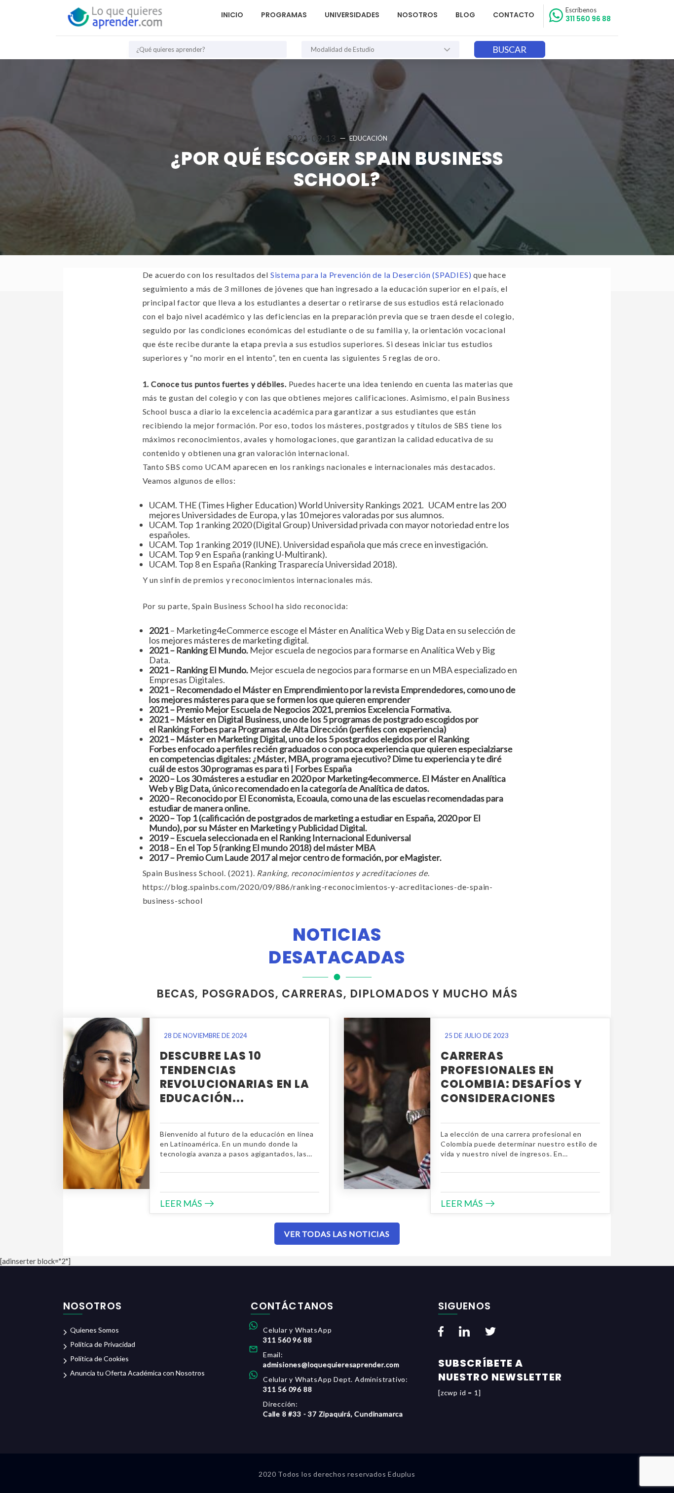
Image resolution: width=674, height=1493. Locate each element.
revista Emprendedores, (419, 689)
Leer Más (181, 1203)
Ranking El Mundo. (212, 650)
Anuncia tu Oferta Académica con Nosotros (137, 1373)
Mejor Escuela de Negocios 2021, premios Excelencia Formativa (327, 709)
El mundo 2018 (280, 847)
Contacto (513, 15)
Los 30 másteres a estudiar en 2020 (243, 778)
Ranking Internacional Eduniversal (345, 837)
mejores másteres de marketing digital (234, 640)
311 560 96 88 (588, 15)
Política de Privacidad (102, 1344)
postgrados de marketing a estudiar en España (346, 817)
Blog (465, 15)
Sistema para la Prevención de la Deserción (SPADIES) (371, 274)
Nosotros (417, 15)
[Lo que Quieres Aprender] (114, 18)
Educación (368, 138)
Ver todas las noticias (337, 1233)
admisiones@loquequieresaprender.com (331, 1364)
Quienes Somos (94, 1330)
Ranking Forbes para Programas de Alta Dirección (253, 729)
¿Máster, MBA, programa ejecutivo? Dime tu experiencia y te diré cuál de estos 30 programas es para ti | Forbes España (325, 763)
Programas (284, 15)
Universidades (352, 15)
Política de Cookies (99, 1358)
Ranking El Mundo (211, 669)
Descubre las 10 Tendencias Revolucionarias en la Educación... (234, 1077)
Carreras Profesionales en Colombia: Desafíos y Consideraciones (511, 1077)
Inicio (232, 15)
